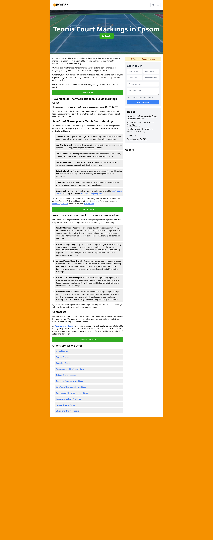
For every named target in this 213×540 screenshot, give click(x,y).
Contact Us (106, 36)
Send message (143, 102)
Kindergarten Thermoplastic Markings (72, 393)
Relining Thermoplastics (66, 375)
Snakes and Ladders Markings (68, 399)
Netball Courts (62, 351)
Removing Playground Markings (69, 381)
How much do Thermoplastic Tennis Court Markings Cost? (142, 117)
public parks (89, 203)
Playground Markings (64, 326)
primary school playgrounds (92, 193)
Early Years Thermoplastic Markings (71, 387)
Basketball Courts (63, 363)
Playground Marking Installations (70, 369)
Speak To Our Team (87, 339)
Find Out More (88, 209)
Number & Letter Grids (65, 405)
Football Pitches (62, 357)
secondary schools (60, 203)
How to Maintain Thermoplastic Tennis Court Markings (140, 130)
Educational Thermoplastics (67, 411)
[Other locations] (152, 5)
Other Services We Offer (137, 139)
